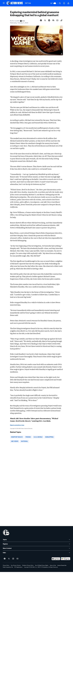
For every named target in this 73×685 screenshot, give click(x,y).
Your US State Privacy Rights (41, 565)
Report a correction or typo (17, 425)
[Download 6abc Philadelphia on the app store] (56, 558)
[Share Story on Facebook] (40, 20)
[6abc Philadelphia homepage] (14, 3)
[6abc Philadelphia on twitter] (9, 558)
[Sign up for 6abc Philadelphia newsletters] (17, 558)
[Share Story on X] (45, 20)
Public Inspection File (8, 567)
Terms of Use (53, 565)
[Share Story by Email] (57, 20)
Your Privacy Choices (16, 565)
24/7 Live (28, 3)
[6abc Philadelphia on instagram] (13, 558)
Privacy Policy (6, 565)
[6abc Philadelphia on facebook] (4, 558)
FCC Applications (18, 567)
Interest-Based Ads (61, 565)
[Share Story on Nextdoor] (53, 20)
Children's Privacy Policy (28, 565)
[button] (4, 3)
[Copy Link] (61, 20)
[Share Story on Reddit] (49, 20)
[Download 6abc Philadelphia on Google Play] (65, 558)
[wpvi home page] (6, 532)
